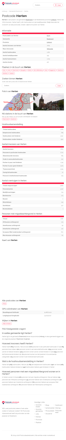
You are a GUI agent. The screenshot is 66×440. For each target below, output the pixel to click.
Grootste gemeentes (39, 410)
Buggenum (52, 70)
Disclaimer (48, 414)
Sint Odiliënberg (38, 70)
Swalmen (60, 70)
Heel (46, 70)
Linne (9, 70)
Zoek (58, 5)
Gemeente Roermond (15, 11)
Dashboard (58, 405)
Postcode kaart (58, 411)
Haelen (12, 73)
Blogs (47, 405)
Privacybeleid (49, 411)
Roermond (16, 70)
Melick (30, 70)
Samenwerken (49, 408)
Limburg (4, 11)
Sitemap (58, 408)
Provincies (39, 419)
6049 (4, 303)
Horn (4, 70)
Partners (38, 417)
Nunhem (5, 73)
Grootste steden (38, 406)
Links (37, 414)
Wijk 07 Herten (7, 323)
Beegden (23, 70)
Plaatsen (38, 422)
